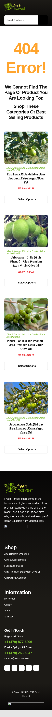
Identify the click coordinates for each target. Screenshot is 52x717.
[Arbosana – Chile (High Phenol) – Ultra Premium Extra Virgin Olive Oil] (26, 217)
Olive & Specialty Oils (16, 167)
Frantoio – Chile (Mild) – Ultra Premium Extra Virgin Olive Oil (26, 178)
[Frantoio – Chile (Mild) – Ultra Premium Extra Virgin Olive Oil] (26, 133)
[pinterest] (22, 668)
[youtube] (29, 668)
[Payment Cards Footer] (26, 703)
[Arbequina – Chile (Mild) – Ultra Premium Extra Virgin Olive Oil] (26, 383)
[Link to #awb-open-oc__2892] (46, 7)
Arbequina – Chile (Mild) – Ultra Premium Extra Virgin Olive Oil (26, 428)
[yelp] (36, 668)
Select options (27, 199)
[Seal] (15, 526)
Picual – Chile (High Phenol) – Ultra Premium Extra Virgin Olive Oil (26, 344)
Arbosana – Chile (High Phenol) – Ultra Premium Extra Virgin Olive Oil (26, 261)
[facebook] (7, 668)
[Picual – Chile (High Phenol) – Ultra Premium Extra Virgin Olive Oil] (26, 300)
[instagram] (14, 668)
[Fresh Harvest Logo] (14, 4)
